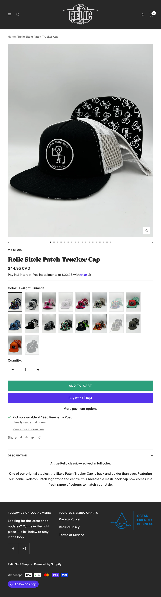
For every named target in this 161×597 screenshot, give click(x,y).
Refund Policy (69, 527)
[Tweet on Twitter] (32, 437)
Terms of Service (71, 535)
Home (12, 36)
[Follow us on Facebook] (13, 548)
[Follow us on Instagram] (24, 548)
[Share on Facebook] (21, 437)
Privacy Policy (69, 519)
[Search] (18, 14)
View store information (28, 429)
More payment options (80, 409)
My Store (15, 249)
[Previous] (9, 242)
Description (17, 455)
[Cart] (151, 15)
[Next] (151, 242)
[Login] (142, 14)
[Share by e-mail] (39, 437)
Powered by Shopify (47, 564)
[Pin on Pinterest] (26, 437)
